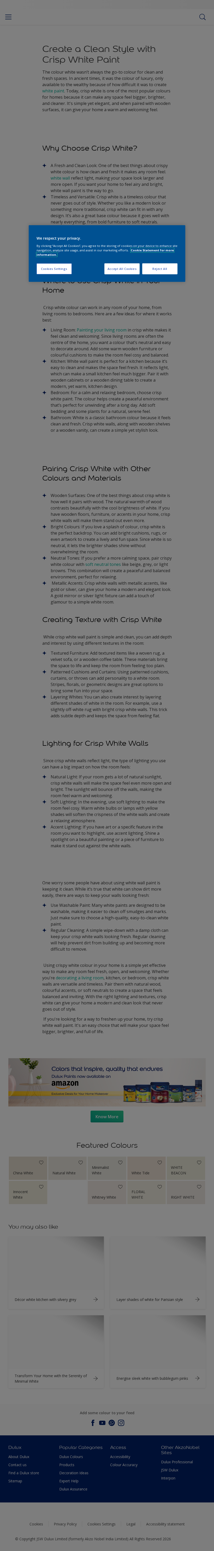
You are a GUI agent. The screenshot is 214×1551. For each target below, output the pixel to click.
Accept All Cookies (122, 269)
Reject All (159, 269)
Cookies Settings (54, 269)
